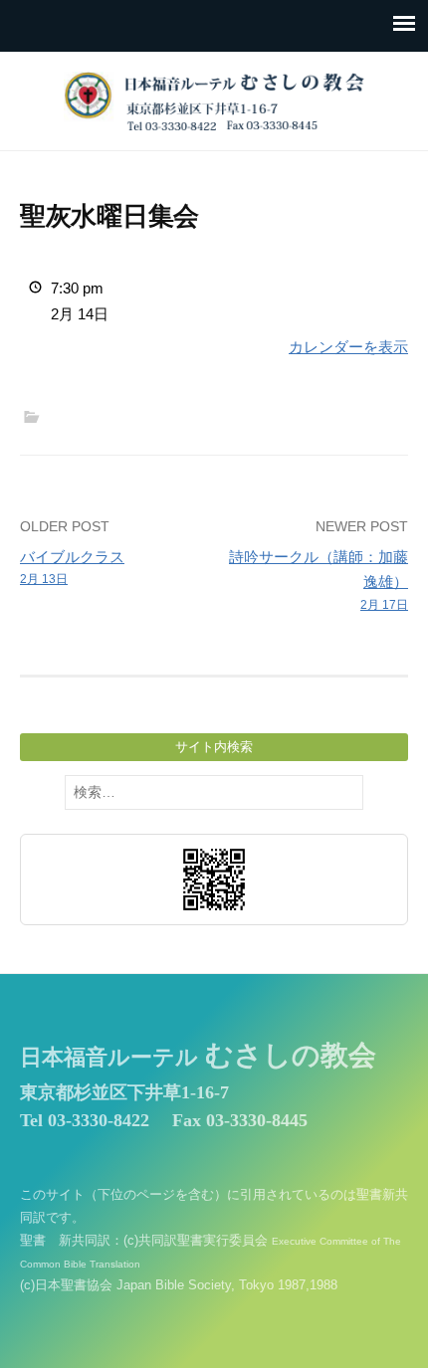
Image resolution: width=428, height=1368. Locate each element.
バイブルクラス (72, 567)
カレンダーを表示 (348, 346)
